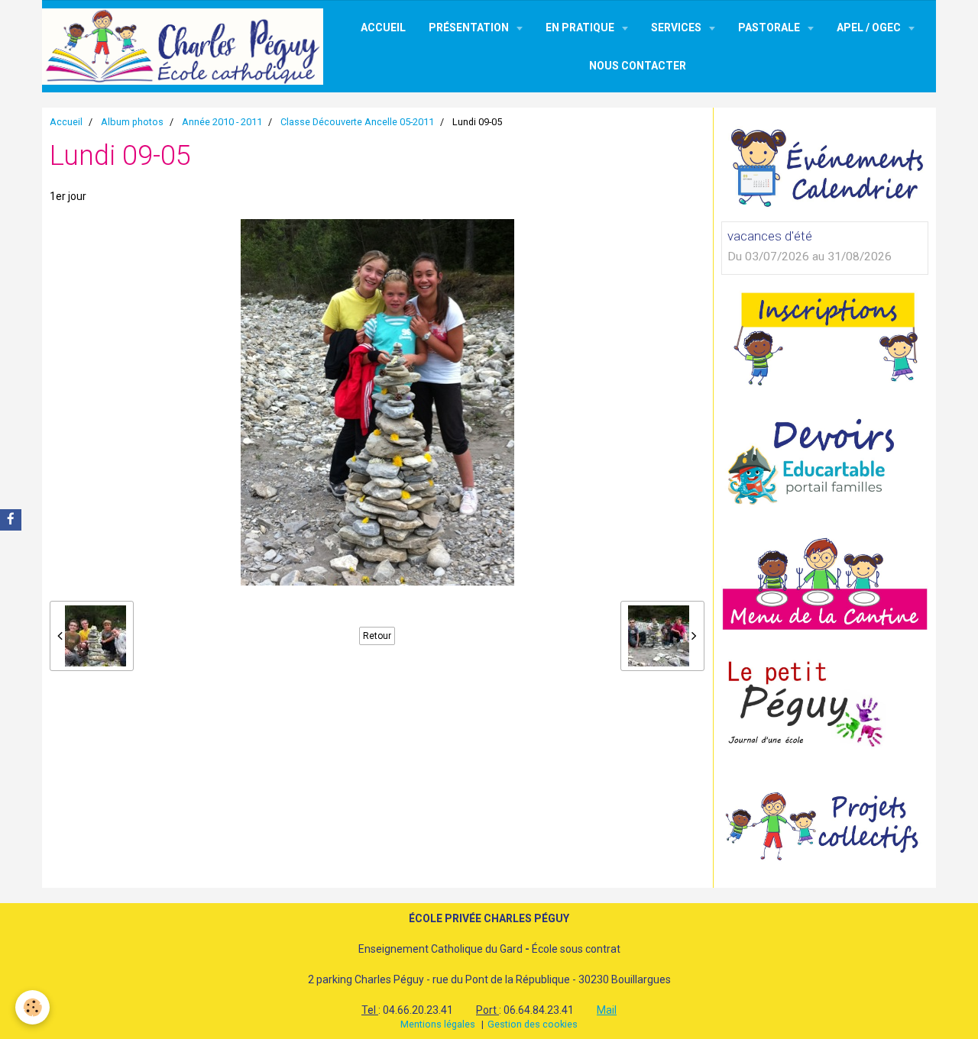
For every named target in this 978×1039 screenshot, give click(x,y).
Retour (377, 636)
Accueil (383, 27)
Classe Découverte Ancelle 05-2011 (357, 121)
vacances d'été (769, 236)
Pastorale (770, 27)
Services (677, 27)
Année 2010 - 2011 (222, 121)
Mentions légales (437, 1024)
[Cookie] (32, 1007)
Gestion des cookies (532, 1024)
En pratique (581, 27)
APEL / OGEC (870, 27)
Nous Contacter (637, 66)
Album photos (132, 121)
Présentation (470, 27)
